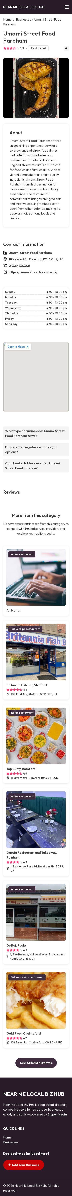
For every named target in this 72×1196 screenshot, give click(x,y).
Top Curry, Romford (21, 769)
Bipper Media (57, 1114)
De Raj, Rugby (16, 945)
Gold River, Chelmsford (23, 1033)
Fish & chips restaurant (25, 629)
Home (7, 19)
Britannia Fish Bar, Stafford (26, 685)
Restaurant (38, 48)
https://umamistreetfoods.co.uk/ (33, 272)
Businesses (23, 19)
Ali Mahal (13, 610)
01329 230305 (19, 266)
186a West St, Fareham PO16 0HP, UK (36, 259)
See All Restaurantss (36, 1063)
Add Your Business (25, 1165)
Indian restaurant (21, 554)
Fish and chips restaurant (27, 977)
